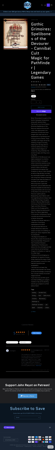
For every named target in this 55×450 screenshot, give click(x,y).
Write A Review (36, 333)
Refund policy (41, 444)
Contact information (37, 446)
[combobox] (12, 342)
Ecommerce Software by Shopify (29, 444)
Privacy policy (48, 444)
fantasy (34, 295)
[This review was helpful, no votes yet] (44, 370)
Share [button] (34, 311)
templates (40, 307)
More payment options (41, 114)
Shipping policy (28, 446)
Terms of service (19, 446)
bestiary (34, 292)
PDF (34, 96)
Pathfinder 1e (35, 301)
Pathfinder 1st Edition (37, 304)
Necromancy (42, 298)
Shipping (33, 87)
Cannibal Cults (42, 292)
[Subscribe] (38, 417)
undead (47, 307)
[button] (3, 5)
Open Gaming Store (18, 444)
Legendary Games (34, 19)
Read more (38, 365)
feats (39, 295)
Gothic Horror (47, 295)
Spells (33, 307)
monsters (34, 298)
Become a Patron (28, 396)
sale (46, 304)
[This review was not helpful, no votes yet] (47, 370)
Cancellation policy (47, 446)
